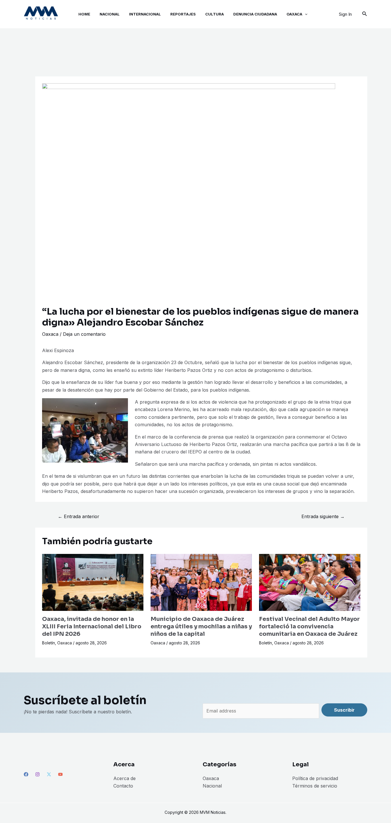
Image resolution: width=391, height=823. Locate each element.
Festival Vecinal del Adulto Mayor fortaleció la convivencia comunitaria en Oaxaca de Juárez (309, 626)
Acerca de (124, 778)
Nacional (212, 786)
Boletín (48, 642)
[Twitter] (49, 774)
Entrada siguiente (323, 516)
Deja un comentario (84, 334)
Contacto (123, 786)
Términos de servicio (314, 786)
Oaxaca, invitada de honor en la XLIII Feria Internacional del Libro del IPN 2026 (91, 626)
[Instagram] (37, 774)
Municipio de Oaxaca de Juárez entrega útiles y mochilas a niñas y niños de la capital (201, 626)
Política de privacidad (315, 778)
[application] (304, 14)
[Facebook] (26, 774)
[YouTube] (60, 774)
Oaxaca (50, 334)
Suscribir (344, 710)
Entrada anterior (78, 516)
